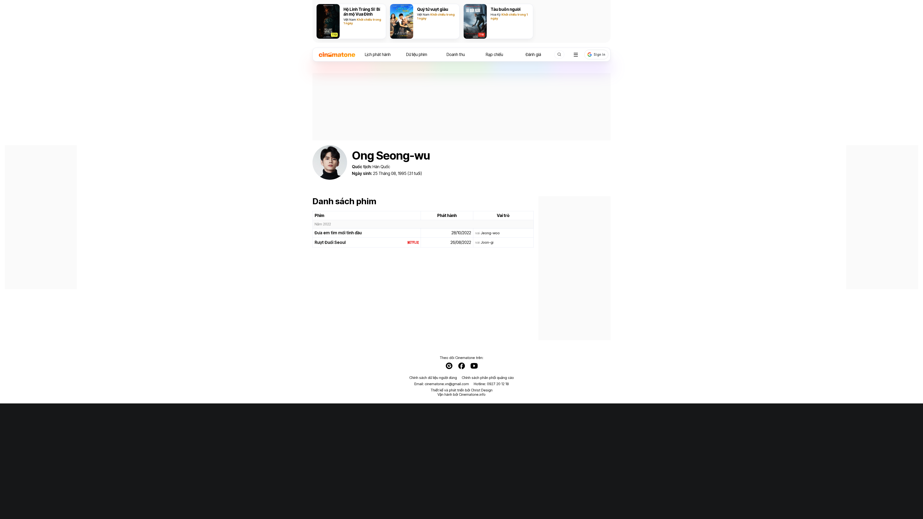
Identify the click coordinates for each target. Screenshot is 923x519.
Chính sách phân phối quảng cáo (488, 378)
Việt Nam (349, 19)
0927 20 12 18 (498, 384)
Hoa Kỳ (496, 14)
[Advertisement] (461, 106)
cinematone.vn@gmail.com (447, 384)
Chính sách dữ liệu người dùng (433, 378)
